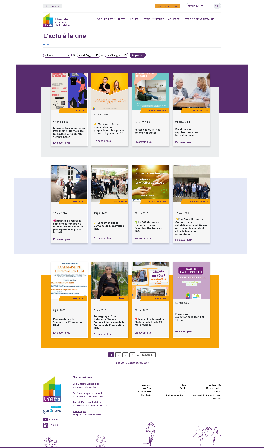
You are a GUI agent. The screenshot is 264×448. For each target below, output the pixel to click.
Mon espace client (167, 6)
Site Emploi (79, 411)
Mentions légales (213, 388)
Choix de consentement (176, 395)
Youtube (53, 419)
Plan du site (146, 395)
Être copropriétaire (199, 19)
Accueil (47, 44)
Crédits (183, 388)
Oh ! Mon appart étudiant (87, 393)
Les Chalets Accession (86, 384)
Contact (217, 391)
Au (102, 55)
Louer (134, 19)
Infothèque (146, 388)
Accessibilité (53, 6)
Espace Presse (144, 391)
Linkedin (53, 425)
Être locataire (153, 19)
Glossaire (182, 391)
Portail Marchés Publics (87, 402)
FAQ (184, 385)
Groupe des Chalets (111, 19)
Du (74, 55)
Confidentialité (215, 385)
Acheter (174, 19)
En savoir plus (61, 142)
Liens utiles (146, 385)
